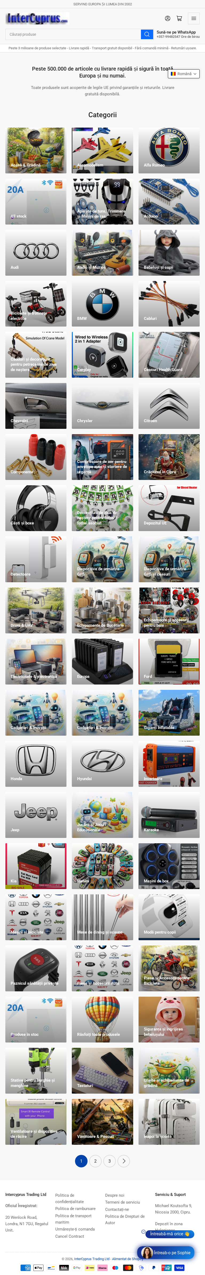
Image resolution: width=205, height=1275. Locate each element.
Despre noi (114, 1195)
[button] (183, 74)
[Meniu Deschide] (194, 18)
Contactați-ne (117, 1209)
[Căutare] (147, 34)
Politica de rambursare (75, 1208)
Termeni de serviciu (122, 1202)
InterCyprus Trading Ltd (91, 1259)
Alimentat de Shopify (127, 1259)
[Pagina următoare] (123, 1161)
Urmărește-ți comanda (75, 1229)
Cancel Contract (69, 1236)
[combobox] (79, 34)
